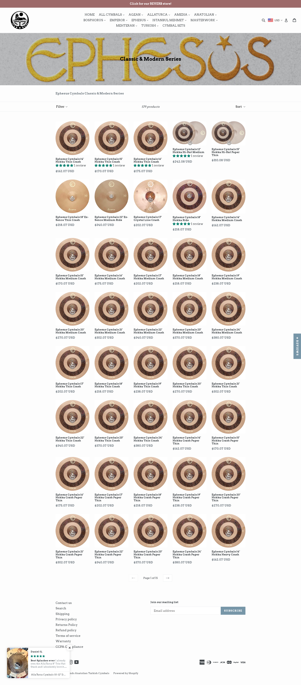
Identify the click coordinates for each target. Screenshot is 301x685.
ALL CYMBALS (112, 14)
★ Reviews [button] (297, 346)
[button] (65, 165)
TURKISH (150, 25)
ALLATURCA (159, 14)
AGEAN (137, 14)
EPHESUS (141, 20)
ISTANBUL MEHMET (170, 20)
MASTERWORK (205, 20)
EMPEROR (119, 20)
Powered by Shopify (125, 673)
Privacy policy (66, 619)
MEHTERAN (127, 25)
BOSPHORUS (95, 20)
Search (61, 608)
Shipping (62, 614)
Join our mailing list (164, 602)
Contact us (64, 603)
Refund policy (66, 630)
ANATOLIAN (206, 14)
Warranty (63, 641)
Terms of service (68, 636)
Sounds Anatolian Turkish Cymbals (87, 673)
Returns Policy (67, 625)
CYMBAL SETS (174, 25)
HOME (90, 14)
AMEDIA (183, 14)
